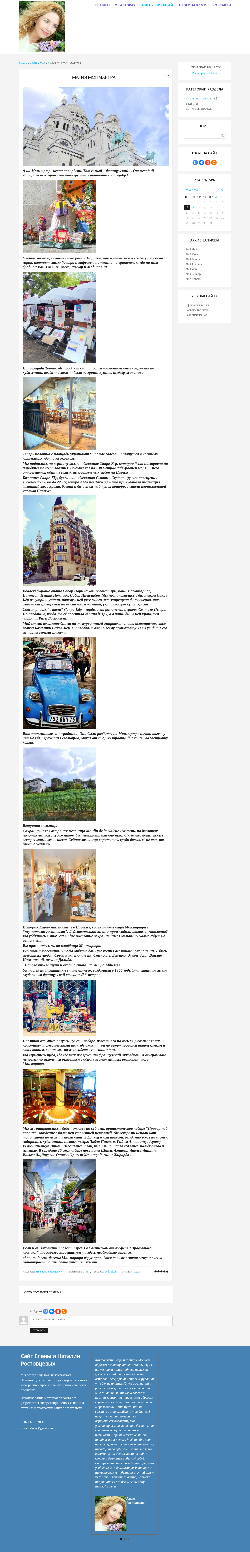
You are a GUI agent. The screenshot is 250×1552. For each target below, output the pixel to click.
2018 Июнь (192, 254)
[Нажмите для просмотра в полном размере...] (96, 216)
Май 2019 (192, 190)
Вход (214, 73)
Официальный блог (198, 305)
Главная (24, 63)
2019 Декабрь (194, 274)
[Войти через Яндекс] (58, 1311)
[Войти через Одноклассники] (64, 1311)
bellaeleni (111, 1271)
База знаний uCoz (196, 315)
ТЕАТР (190, 103)
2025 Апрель (193, 279)
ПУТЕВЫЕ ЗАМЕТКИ (49, 1271)
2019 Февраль (194, 264)
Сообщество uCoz (197, 310)
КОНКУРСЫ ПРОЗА (198, 108)
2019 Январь (193, 259)
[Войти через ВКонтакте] (52, 1311)
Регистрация (200, 73)
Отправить (39, 1330)
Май (42, 63)
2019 (34, 63)
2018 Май (191, 249)
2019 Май (191, 269)
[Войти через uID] (45, 1311)
